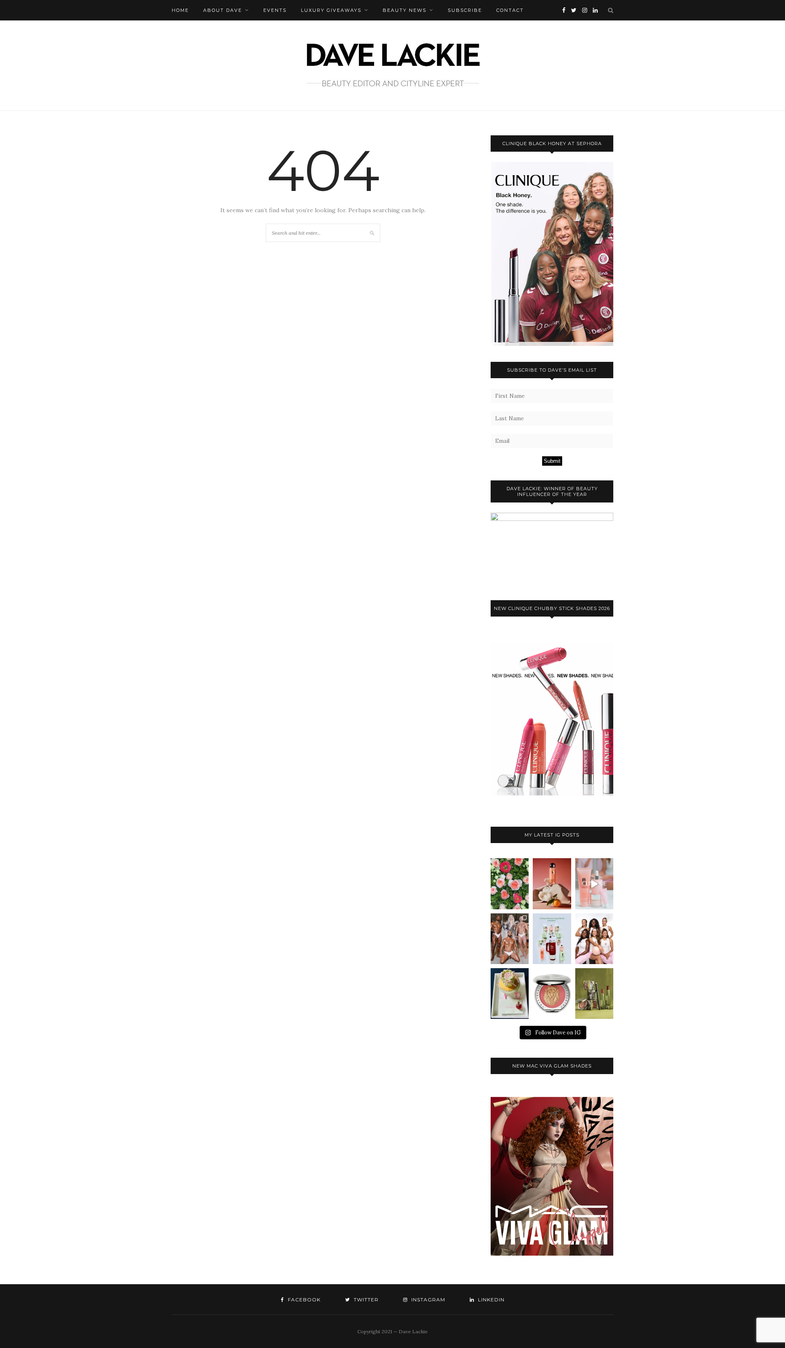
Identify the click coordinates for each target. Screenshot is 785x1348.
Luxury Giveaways (331, 10)
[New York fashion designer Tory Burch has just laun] (552, 883)
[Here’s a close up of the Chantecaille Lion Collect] (552, 993)
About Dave (222, 10)
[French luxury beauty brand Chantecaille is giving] (594, 993)
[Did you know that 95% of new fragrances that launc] (510, 993)
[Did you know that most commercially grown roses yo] (510, 883)
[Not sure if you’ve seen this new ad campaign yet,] (594, 883)
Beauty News (404, 10)
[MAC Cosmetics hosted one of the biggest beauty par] (510, 938)
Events (275, 10)
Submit (552, 461)
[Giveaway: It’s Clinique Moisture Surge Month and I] (552, 938)
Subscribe (465, 10)
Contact (510, 10)
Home (180, 10)
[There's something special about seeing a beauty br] (594, 938)
